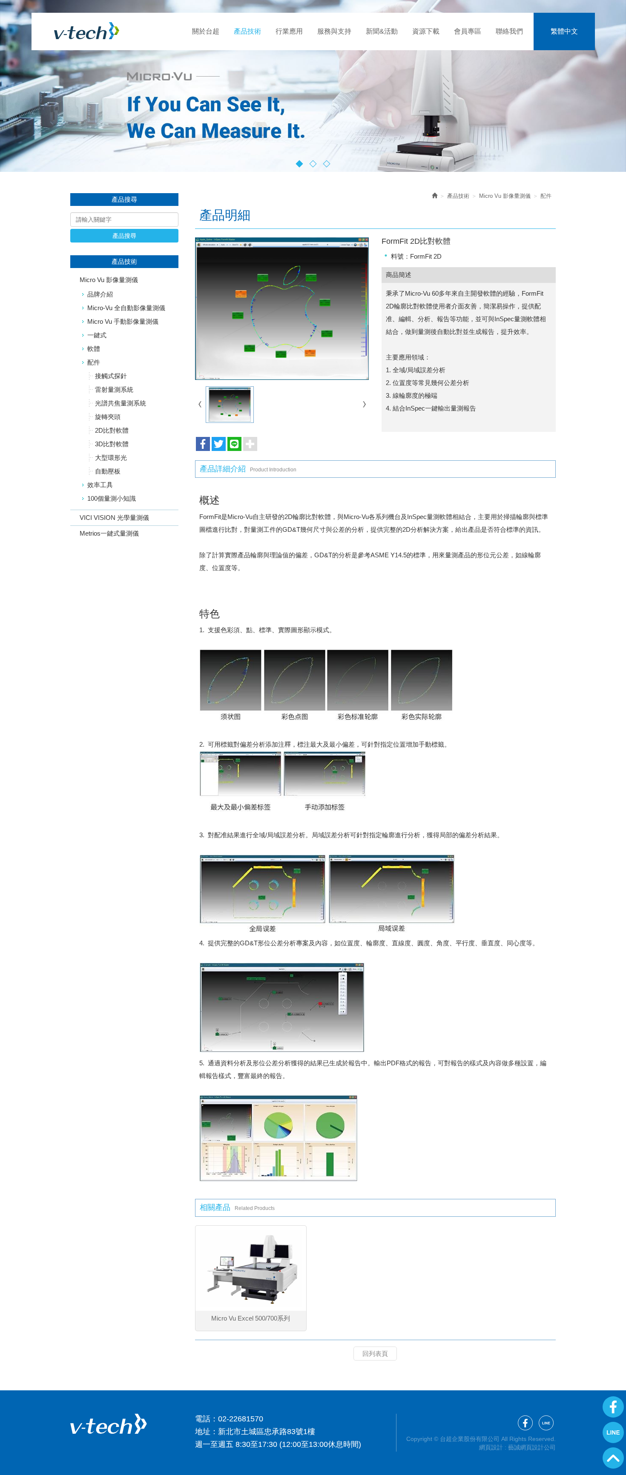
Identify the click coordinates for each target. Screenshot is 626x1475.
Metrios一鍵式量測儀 (109, 533)
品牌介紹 (100, 294)
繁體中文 (564, 31)
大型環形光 (111, 457)
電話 (202, 1419)
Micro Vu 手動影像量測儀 (122, 321)
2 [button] (313, 163)
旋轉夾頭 (108, 416)
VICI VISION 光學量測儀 (114, 517)
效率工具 (100, 484)
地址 (202, 1431)
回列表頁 (375, 1353)
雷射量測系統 (114, 389)
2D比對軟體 (112, 430)
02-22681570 (240, 1419)
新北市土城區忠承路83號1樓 (266, 1431)
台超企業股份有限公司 (86, 30)
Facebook (613, 1407)
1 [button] (299, 163)
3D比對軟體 (112, 444)
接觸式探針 (111, 375)
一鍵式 (96, 335)
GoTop (613, 1458)
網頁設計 (491, 1447)
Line (613, 1432)
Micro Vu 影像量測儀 (109, 279)
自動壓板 (108, 471)
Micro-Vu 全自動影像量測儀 (126, 307)
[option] (313, 86)
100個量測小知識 (111, 498)
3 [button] (326, 163)
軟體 (93, 348)
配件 (93, 362)
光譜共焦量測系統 (120, 403)
